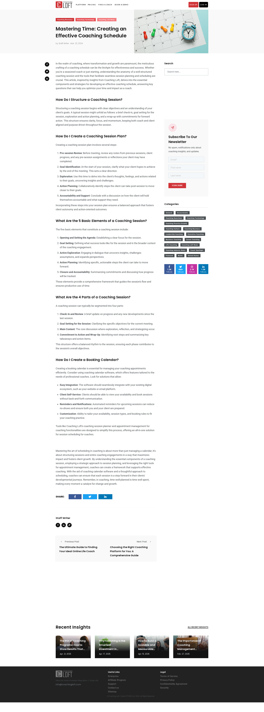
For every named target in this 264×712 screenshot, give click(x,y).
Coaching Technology (85, 20)
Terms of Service (169, 676)
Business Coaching (173, 239)
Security (164, 687)
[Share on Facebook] (47, 64)
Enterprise (113, 676)
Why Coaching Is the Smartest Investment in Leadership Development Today (112, 649)
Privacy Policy (167, 680)
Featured (169, 256)
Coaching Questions (174, 218)
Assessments (182, 213)
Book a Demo (121, 4)
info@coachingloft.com (68, 684)
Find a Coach (105, 4)
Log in (203, 4)
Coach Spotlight (196, 250)
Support (112, 684)
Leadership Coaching (174, 234)
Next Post (142, 541)
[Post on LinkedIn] (47, 79)
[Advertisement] (106, 589)
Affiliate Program (117, 680)
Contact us (113, 687)
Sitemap (112, 691)
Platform (81, 4)
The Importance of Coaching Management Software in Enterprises (189, 649)
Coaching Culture (173, 229)
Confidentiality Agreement (173, 684)
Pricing (92, 4)
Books (180, 256)
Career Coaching (193, 239)
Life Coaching (171, 245)
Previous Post (72, 541)
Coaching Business (65, 20)
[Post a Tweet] (47, 71)
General (169, 213)
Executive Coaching (196, 234)
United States (193, 256)
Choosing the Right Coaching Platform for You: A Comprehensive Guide (129, 551)
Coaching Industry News (175, 250)
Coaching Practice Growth (176, 223)
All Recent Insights (198, 627)
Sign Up (193, 4)
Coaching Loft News (107, 20)
